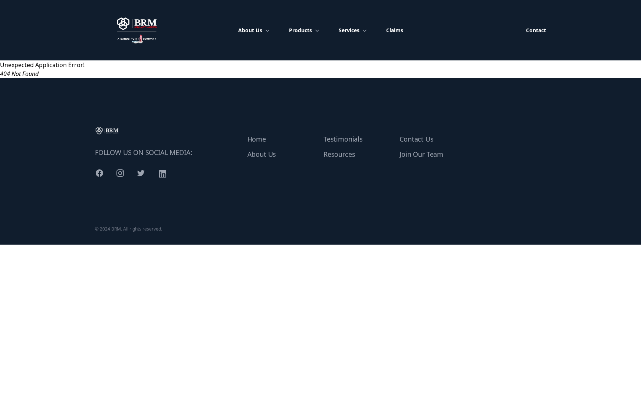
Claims (394, 30)
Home (256, 139)
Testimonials (343, 139)
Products (300, 30)
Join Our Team (421, 154)
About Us (250, 30)
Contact (536, 30)
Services (349, 30)
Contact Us (416, 139)
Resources (339, 154)
